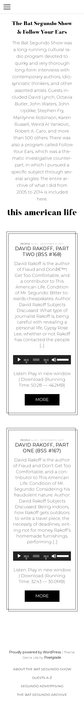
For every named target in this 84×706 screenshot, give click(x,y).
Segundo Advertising (42, 686)
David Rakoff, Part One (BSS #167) (42, 447)
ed (36, 243)
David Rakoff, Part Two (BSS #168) (42, 251)
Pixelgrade (52, 657)
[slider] (63, 359)
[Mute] (54, 359)
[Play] (19, 359)
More (42, 399)
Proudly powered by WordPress (35, 652)
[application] (42, 359)
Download (32, 379)
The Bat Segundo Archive (42, 695)
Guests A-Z (42, 678)
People (25, 243)
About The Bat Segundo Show (42, 669)
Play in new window (49, 373)
